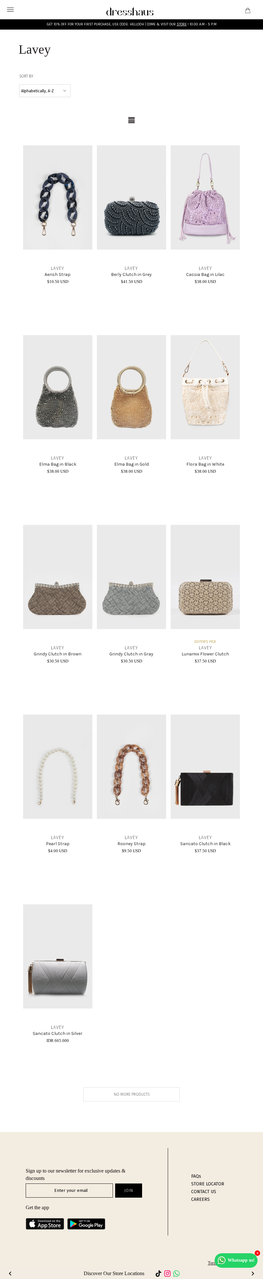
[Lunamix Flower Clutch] (205, 577)
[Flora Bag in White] (205, 387)
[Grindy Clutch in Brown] (57, 577)
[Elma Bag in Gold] (131, 387)
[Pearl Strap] (57, 767)
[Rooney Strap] (131, 767)
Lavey (57, 268)
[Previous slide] (10, 1273)
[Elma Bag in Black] (57, 387)
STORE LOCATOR (207, 1184)
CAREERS (200, 1199)
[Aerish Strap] (57, 197)
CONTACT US (203, 1191)
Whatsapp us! (241, 1260)
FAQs (196, 1176)
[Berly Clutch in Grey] (131, 197)
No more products (131, 1094)
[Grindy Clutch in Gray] (131, 577)
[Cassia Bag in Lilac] (205, 197)
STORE (182, 24)
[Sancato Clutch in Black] (205, 767)
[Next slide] (253, 1273)
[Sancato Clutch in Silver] (57, 956)
